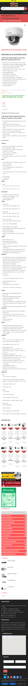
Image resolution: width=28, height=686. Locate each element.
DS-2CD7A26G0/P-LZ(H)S (17, 438)
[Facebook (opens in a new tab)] (12, 0)
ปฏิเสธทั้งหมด (13, 683)
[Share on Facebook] (8, 677)
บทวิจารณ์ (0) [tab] (4, 109)
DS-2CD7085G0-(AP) (4, 461)
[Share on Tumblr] (20, 677)
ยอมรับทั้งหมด (5, 683)
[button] (25, 25)
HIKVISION (4, 113)
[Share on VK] (17, 677)
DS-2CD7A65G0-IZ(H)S (17, 461)
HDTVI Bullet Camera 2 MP (10, 434)
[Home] (1, 20)
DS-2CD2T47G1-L (24, 461)
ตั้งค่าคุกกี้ (20, 683)
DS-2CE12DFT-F (10, 437)
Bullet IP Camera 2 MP (17, 433)
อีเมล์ (5, 665)
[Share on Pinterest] (11, 677)
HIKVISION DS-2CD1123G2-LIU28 (14, 20)
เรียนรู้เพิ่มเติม (12, 681)
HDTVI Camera (10, 435)
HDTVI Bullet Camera (10, 432)
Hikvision (7, 90)
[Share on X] (5, 677)
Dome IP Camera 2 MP (24, 433)
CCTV (10, 90)
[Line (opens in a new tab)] (15, 0)
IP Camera (5, 91)
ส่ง (5, 671)
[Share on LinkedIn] (14, 677)
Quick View (4, 429)
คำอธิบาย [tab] (3, 103)
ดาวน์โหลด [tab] (4, 106)
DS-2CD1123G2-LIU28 (13, 113)
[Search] (25, 8)
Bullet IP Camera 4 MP (4, 433)
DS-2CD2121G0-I (10, 459)
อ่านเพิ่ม (4, 443)
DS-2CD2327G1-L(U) (24, 437)
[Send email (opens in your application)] (14, 0)
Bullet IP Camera (3, 432)
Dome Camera (15, 90)
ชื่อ (4, 659)
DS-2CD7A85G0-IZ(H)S (4, 438)
